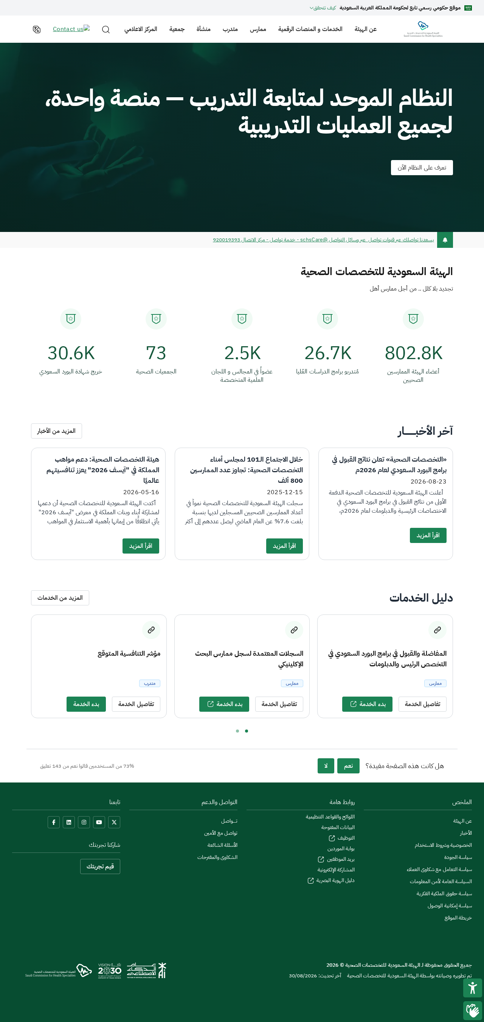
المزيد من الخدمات (60, 597)
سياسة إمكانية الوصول (450, 906)
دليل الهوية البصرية (335, 880)
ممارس (258, 29)
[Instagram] (84, 822)
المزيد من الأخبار (56, 431)
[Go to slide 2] (237, 731)
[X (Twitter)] (114, 822)
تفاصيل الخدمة (422, 704)
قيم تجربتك (100, 866)
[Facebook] (54, 822)
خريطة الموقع (458, 918)
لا (325, 765)
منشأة (204, 29)
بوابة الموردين (341, 848)
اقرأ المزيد (428, 535)
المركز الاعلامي (140, 29)
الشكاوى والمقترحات (217, 857)
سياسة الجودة (458, 857)
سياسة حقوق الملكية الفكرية (444, 894)
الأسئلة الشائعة (222, 845)
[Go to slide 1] (246, 731)
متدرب (230, 29)
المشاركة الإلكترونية (336, 870)
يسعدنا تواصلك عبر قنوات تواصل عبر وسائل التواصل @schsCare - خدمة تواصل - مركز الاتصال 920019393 (323, 240)
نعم (348, 765)
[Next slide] (460, 667)
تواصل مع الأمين (220, 833)
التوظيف (346, 838)
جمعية (177, 29)
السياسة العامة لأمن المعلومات (441, 881)
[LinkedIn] (69, 822)
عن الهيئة (366, 29)
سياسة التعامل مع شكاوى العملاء (439, 869)
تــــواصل (229, 821)
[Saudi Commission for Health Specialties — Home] (423, 29)
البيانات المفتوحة (338, 827)
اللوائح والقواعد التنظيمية (330, 817)
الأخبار (466, 833)
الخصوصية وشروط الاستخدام (443, 845)
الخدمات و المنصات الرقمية (310, 29)
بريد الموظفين (340, 859)
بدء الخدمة (372, 704)
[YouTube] (99, 822)
